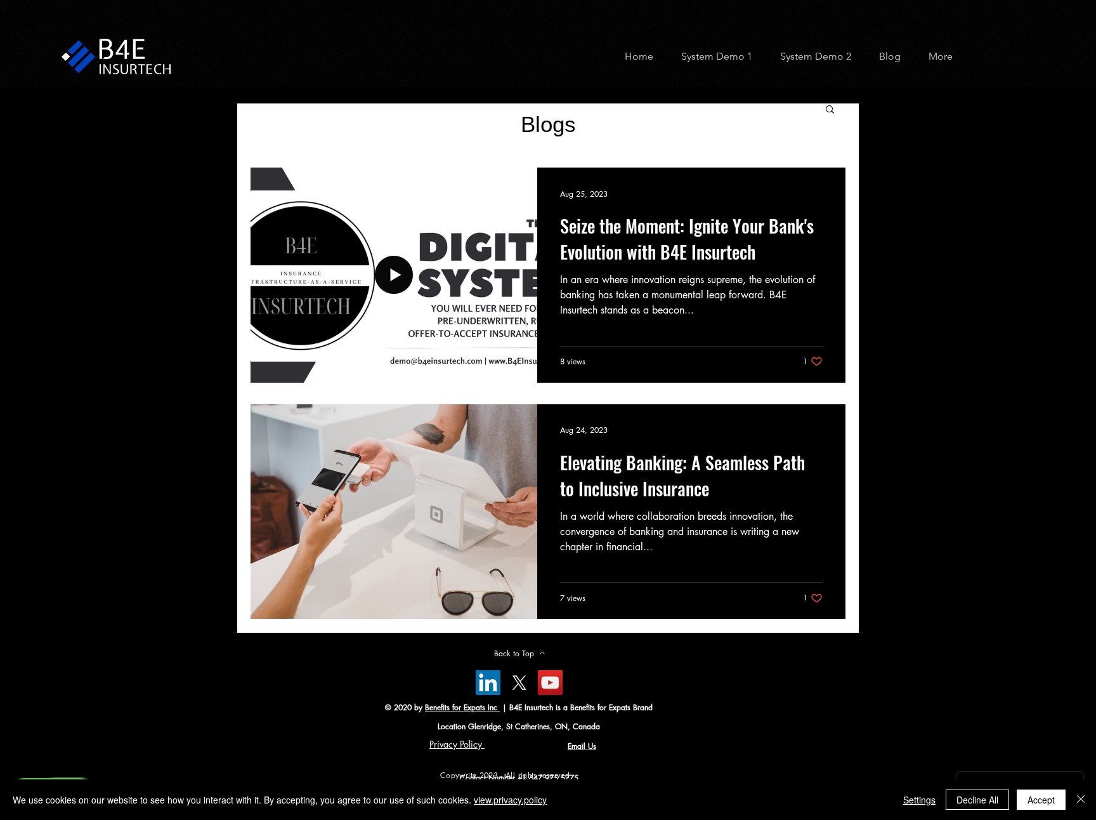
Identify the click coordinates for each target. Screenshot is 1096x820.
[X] (519, 682)
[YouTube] (550, 682)
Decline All (977, 799)
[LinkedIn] (488, 682)
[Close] (1080, 800)
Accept (1041, 799)
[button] (712, 56)
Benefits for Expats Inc (462, 707)
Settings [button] (919, 799)
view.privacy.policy (510, 799)
